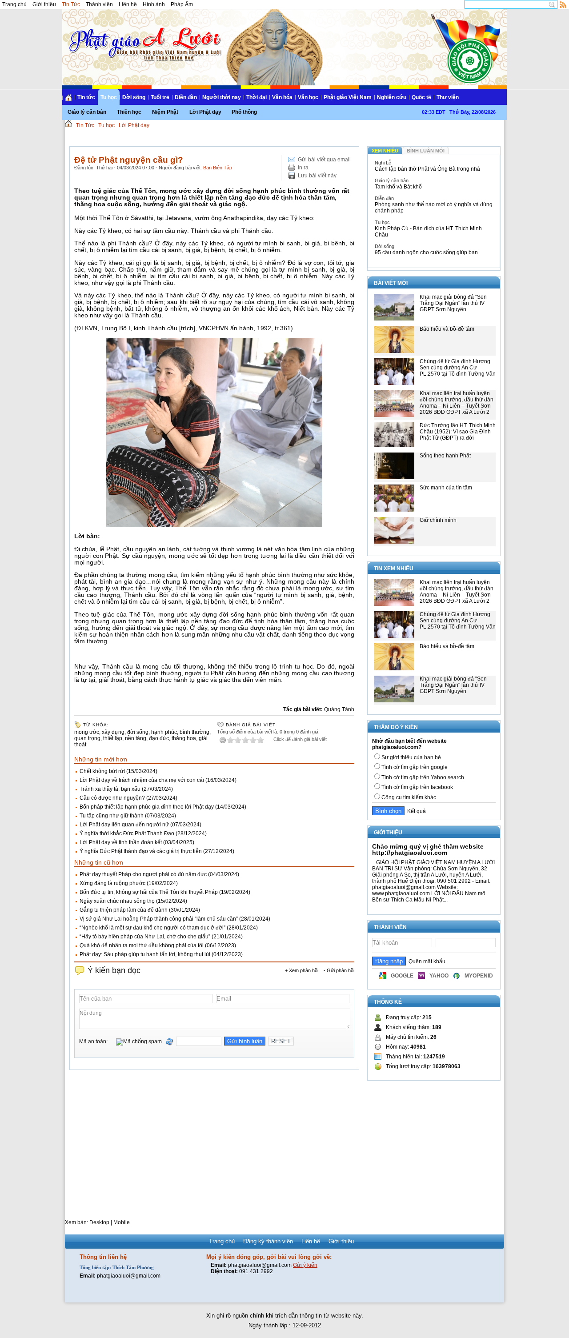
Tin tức (86, 97)
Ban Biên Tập (217, 167)
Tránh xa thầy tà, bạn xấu (110, 789)
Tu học (108, 97)
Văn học (308, 97)
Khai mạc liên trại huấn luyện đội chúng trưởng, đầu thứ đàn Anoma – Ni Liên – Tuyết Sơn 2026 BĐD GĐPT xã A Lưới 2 (456, 402)
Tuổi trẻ (160, 97)
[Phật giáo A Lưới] (143, 35)
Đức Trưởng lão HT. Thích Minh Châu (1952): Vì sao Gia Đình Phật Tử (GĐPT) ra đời (458, 431)
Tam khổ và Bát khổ (398, 187)
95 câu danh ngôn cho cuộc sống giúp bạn (426, 252)
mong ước (86, 732)
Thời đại (256, 97)
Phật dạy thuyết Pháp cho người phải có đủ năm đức (143, 874)
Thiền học (129, 112)
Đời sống (133, 97)
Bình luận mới (426, 150)
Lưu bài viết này (317, 175)
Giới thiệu (44, 4)
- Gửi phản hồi (339, 970)
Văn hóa (282, 97)
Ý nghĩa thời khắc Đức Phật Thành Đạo (127, 833)
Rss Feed (563, 4)
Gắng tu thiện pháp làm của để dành (124, 910)
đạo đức (159, 738)
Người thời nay (221, 97)
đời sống (137, 732)
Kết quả (415, 811)
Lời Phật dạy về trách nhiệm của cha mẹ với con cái (142, 780)
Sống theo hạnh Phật (445, 456)
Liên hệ (128, 4)
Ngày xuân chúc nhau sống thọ (117, 901)
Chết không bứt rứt (102, 771)
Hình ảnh (154, 4)
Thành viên (99, 4)
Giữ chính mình (438, 520)
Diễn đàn (186, 97)
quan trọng (87, 738)
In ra (303, 167)
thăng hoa (184, 738)
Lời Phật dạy (205, 112)
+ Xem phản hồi (301, 970)
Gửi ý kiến (305, 1265)
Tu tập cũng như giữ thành (112, 816)
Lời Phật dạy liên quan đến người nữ (124, 824)
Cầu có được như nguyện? (112, 798)
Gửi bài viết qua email (324, 159)
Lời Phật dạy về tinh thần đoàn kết (121, 842)
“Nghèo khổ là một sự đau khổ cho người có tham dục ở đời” (152, 928)
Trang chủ (14, 4)
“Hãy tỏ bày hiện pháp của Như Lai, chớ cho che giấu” (145, 936)
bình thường (194, 732)
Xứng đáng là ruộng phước (112, 883)
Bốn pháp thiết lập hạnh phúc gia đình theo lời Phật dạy (147, 807)
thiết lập (112, 738)
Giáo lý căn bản (87, 112)
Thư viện (448, 97)
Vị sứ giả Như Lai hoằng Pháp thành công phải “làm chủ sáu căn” (159, 919)
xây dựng (113, 732)
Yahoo (439, 976)
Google (402, 976)
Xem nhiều (385, 150)
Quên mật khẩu (425, 961)
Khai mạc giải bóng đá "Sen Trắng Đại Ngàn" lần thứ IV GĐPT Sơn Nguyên (453, 303)
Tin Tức (71, 4)
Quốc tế (421, 97)
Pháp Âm (182, 4)
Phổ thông (244, 112)
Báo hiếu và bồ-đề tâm (447, 329)
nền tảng (135, 738)
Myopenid (479, 976)
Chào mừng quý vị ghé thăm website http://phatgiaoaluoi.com (428, 849)
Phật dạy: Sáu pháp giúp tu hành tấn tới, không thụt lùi (145, 954)
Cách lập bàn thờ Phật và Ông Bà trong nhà (427, 169)
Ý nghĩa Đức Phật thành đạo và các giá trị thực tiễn (141, 851)
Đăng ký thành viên (268, 1241)
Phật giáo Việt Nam (348, 97)
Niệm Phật (165, 112)
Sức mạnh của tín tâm (446, 488)
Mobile (121, 1222)
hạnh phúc (164, 732)
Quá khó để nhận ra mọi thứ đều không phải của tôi (142, 945)
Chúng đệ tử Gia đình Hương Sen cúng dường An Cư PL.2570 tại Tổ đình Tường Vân (458, 367)
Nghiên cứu (391, 97)
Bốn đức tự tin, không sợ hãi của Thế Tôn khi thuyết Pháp (149, 892)
